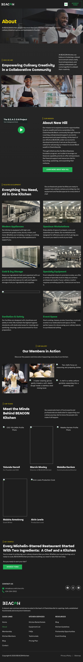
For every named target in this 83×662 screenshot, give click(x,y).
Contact (5, 645)
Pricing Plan (33, 641)
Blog (4, 641)
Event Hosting (60, 636)
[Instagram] (73, 588)
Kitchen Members (9, 636)
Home (4, 622)
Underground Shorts (12, 122)
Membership (7, 631)
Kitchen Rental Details (37, 622)
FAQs (31, 631)
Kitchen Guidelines (62, 627)
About (4, 627)
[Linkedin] (78, 588)
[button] (66, 4)
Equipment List (34, 627)
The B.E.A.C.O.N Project (15, 119)
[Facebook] (67, 588)
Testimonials (33, 636)
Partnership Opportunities (65, 631)
